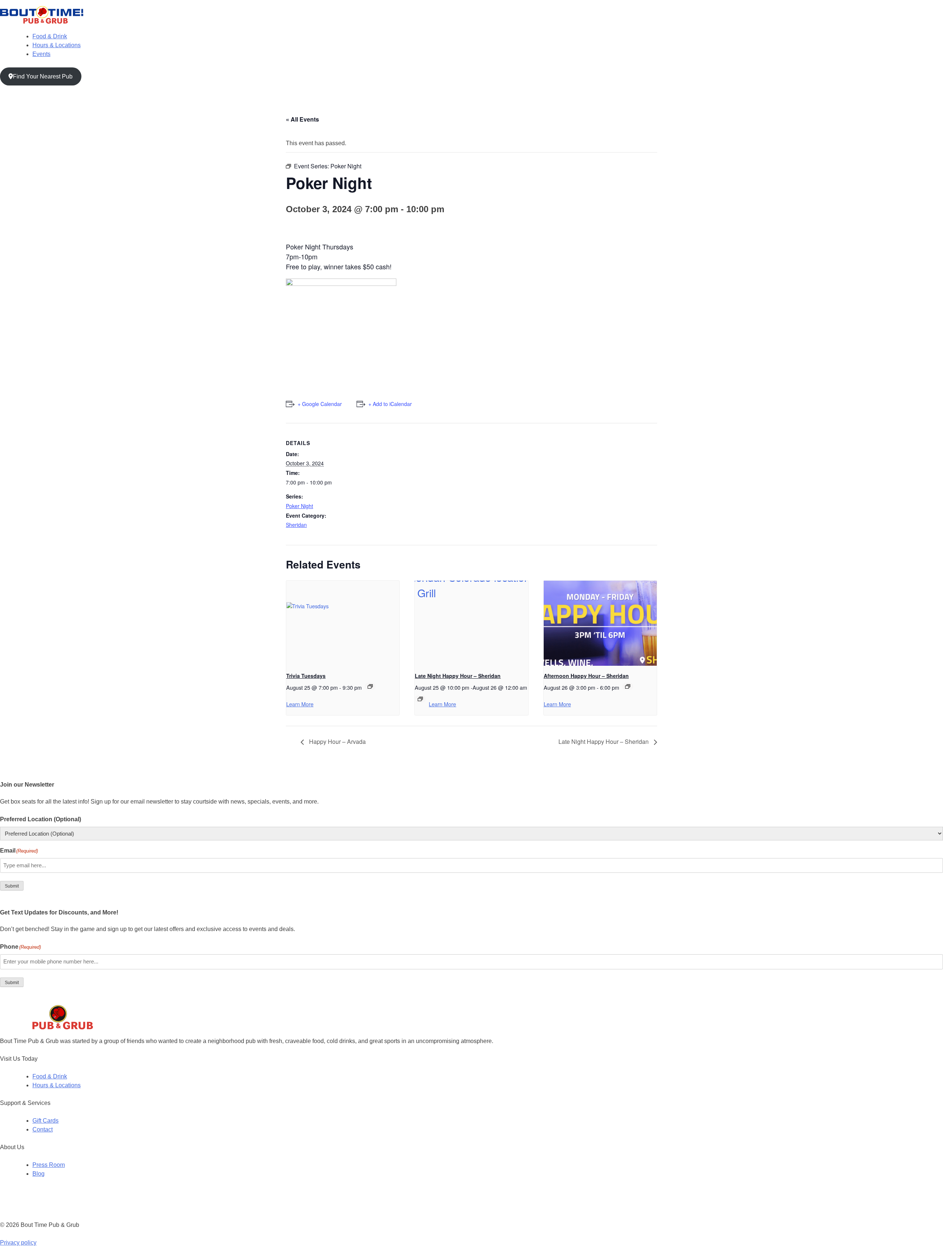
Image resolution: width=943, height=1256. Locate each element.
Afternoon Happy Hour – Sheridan (586, 675)
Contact (42, 1129)
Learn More (299, 704)
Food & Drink (49, 36)
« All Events (302, 119)
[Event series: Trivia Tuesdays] (370, 686)
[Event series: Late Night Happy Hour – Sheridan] (420, 699)
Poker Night (299, 506)
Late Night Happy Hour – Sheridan (458, 675)
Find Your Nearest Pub (43, 76)
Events (41, 54)
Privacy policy (18, 1242)
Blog (38, 1174)
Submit (12, 886)
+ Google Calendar (320, 403)
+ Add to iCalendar (390, 403)
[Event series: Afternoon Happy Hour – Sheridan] (627, 686)
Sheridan (296, 524)
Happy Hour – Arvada (337, 741)
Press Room (48, 1165)
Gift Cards (45, 1120)
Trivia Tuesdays (306, 675)
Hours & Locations (56, 45)
